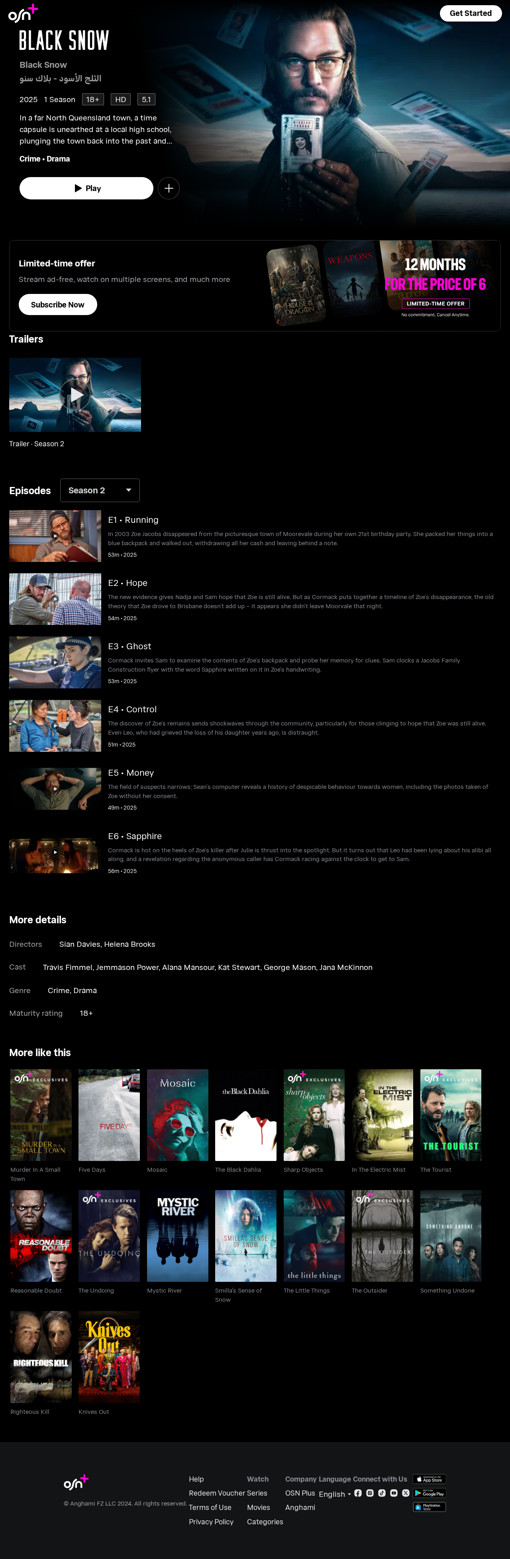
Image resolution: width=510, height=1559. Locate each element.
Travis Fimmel (67, 967)
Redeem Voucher (217, 1493)
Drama (58, 158)
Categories (265, 1522)
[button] (471, 13)
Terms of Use (210, 1507)
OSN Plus (300, 1493)
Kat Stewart (239, 967)
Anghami (300, 1507)
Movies (258, 1507)
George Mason (290, 967)
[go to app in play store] (429, 1493)
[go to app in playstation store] (429, 1507)
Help (196, 1479)
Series (257, 1493)
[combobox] (100, 490)
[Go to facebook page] (358, 1494)
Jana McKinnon (346, 967)
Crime (30, 158)
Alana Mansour (188, 967)
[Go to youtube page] (394, 1494)
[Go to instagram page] (370, 1494)
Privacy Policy (211, 1522)
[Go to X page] (406, 1494)
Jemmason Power (127, 967)
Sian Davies (79, 943)
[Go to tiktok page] (382, 1494)
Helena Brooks (129, 943)
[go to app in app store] (429, 1479)
